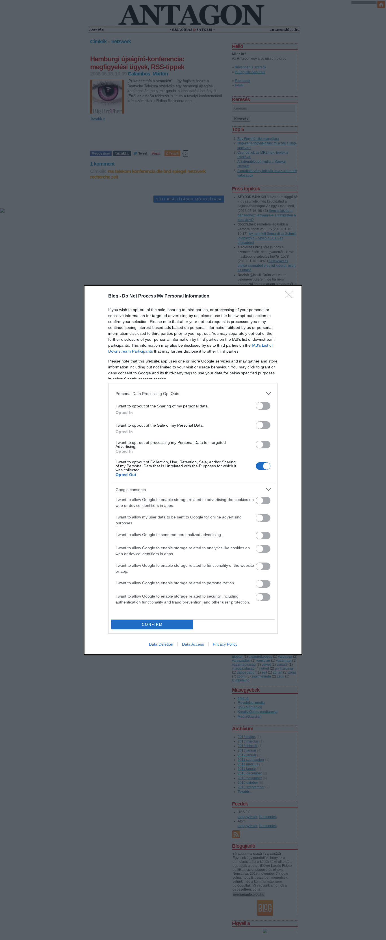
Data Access (193, 644)
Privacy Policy (225, 644)
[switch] (263, 406)
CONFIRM (152, 624)
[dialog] (193, 470)
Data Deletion (161, 644)
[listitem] (193, 393)
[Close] (290, 296)
